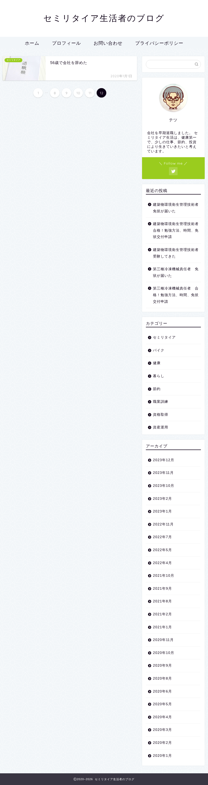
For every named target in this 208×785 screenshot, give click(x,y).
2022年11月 (163, 524)
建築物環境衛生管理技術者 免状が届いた (176, 208)
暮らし (158, 376)
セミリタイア (164, 337)
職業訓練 (160, 402)
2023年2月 (162, 499)
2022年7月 (162, 537)
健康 (157, 363)
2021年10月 (163, 576)
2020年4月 (162, 717)
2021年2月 (162, 614)
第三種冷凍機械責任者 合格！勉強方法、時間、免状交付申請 (176, 294)
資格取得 (160, 414)
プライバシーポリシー (159, 43)
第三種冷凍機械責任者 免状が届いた (176, 272)
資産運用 (160, 427)
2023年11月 (163, 473)
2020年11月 (163, 640)
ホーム (32, 43)
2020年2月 (162, 743)
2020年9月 (162, 665)
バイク (158, 350)
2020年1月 (162, 756)
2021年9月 (162, 588)
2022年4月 (162, 563)
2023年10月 (163, 486)
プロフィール (66, 43)
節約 (157, 389)
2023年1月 (162, 511)
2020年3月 (162, 730)
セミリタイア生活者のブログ (104, 18)
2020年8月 (162, 678)
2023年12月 (163, 460)
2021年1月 (162, 627)
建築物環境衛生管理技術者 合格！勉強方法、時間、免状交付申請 (176, 230)
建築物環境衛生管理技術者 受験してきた (176, 253)
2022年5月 (162, 550)
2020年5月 (162, 704)
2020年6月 (162, 691)
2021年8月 (162, 601)
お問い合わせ (108, 43)
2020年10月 (163, 653)
